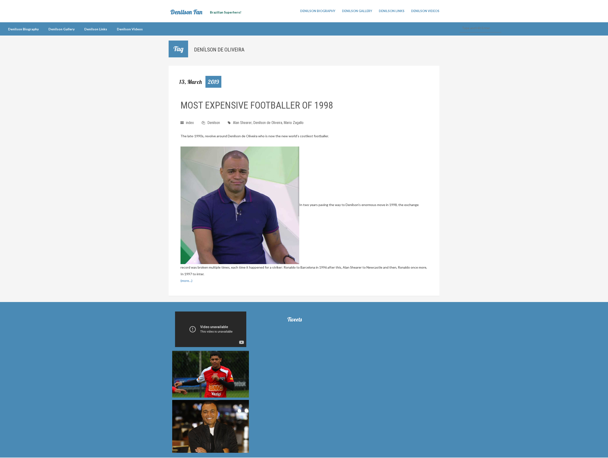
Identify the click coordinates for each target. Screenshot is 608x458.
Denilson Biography (317, 11)
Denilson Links (391, 11)
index (190, 122)
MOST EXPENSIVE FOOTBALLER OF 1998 (256, 105)
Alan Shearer (242, 122)
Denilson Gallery (357, 11)
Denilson (213, 122)
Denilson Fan (186, 12)
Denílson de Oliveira (267, 122)
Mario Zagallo (294, 122)
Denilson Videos (425, 11)
